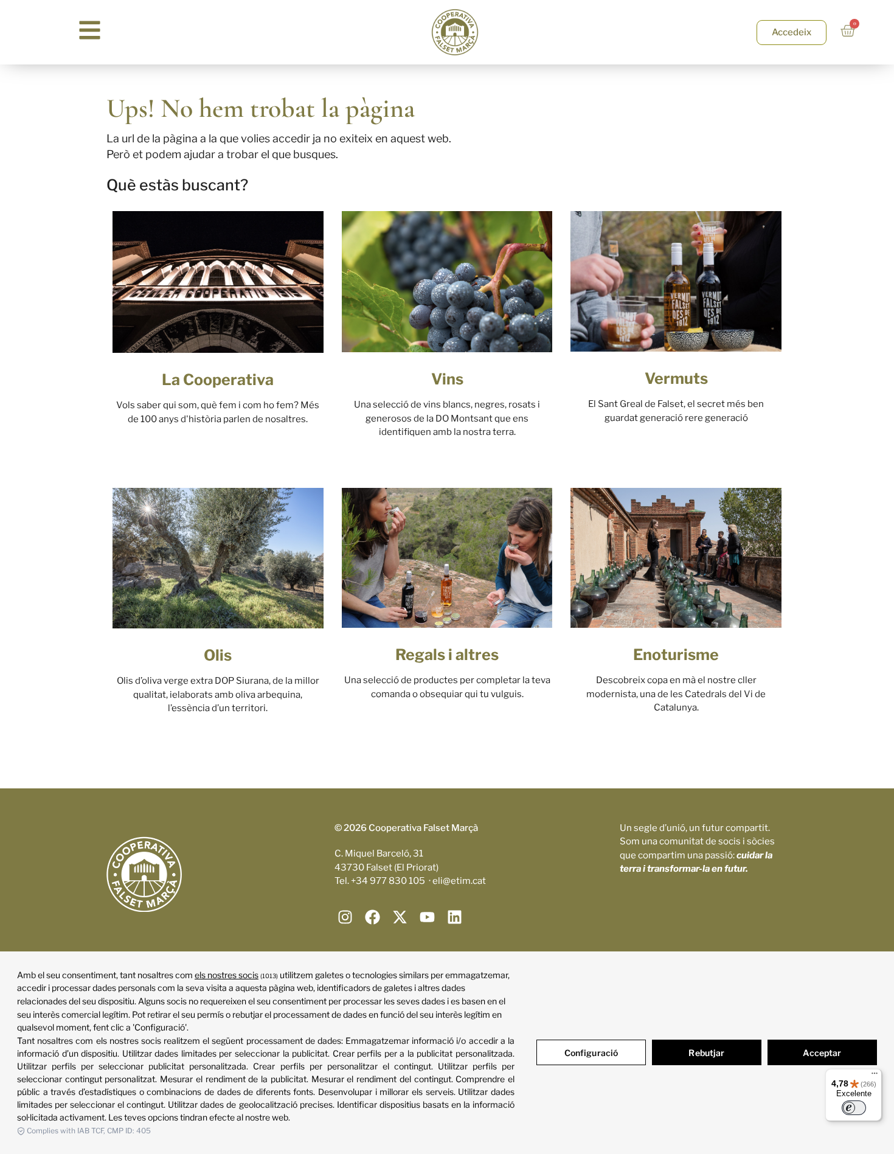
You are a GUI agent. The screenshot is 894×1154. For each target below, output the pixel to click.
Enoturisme (676, 654)
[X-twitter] (400, 917)
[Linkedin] (454, 917)
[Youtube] (427, 917)
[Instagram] (345, 917)
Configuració (591, 1053)
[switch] (854, 1107)
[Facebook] (372, 917)
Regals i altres (447, 654)
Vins (447, 379)
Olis (218, 655)
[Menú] (874, 1076)
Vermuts (676, 378)
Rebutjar (706, 1053)
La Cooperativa (218, 379)
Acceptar (822, 1053)
